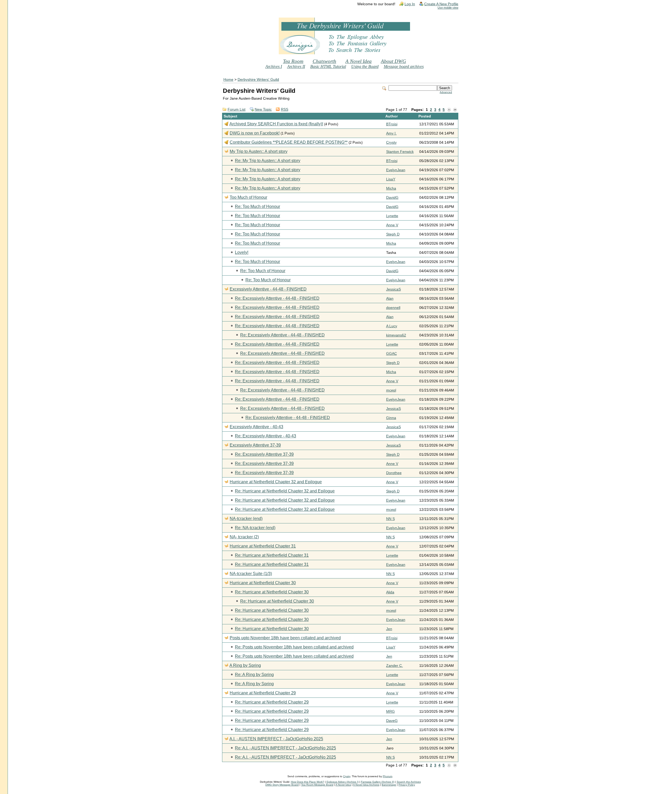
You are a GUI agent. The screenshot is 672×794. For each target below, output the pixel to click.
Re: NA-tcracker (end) (255, 527)
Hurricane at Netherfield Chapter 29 (263, 693)
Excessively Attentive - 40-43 (256, 427)
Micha (391, 188)
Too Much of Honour (248, 197)
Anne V (392, 225)
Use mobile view (448, 7)
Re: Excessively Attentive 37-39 (264, 454)
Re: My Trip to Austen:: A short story (267, 160)
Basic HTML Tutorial (328, 66)
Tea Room (293, 61)
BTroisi (391, 124)
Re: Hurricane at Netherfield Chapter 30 (272, 592)
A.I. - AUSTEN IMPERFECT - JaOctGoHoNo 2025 (276, 739)
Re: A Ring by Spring (254, 674)
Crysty (391, 142)
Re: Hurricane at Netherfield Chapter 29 (272, 702)
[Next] (449, 110)
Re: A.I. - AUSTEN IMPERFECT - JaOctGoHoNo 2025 (285, 748)
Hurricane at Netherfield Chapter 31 (263, 546)
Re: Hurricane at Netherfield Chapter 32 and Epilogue (285, 491)
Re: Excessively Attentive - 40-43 (265, 436)
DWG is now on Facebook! (255, 133)
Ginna (391, 418)
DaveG (392, 721)
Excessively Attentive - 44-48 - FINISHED (268, 289)
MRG (390, 711)
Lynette (392, 216)
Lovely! (241, 252)
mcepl (391, 390)
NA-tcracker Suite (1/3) (251, 573)
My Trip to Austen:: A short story (258, 151)
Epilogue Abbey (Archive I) (343, 781)
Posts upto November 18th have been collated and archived (285, 638)
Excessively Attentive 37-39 (255, 445)
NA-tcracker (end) (246, 518)
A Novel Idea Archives (366, 784)
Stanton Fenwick (400, 152)
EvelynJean (395, 170)
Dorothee (394, 473)
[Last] (455, 110)
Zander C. (394, 666)
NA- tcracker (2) (244, 537)
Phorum (387, 776)
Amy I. (391, 133)
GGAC (391, 354)
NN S (390, 519)
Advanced (446, 92)
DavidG (392, 198)
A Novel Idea (358, 61)
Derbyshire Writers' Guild (258, 80)
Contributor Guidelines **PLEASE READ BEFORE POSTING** (289, 142)
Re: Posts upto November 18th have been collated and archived (294, 647)
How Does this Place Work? (307, 781)
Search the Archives (409, 781)
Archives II (296, 66)
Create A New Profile (441, 4)
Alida (390, 592)
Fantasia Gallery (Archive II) (377, 781)
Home (228, 80)
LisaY (390, 179)
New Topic (263, 109)
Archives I (273, 66)
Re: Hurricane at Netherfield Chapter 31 (272, 555)
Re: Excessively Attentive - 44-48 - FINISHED (277, 298)
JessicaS (393, 289)
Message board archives (404, 66)
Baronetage (389, 784)
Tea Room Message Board (317, 784)
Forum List (236, 109)
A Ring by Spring (245, 665)
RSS (284, 109)
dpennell (393, 308)
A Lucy (391, 326)
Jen (389, 629)
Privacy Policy (406, 784)
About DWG (393, 61)
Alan (389, 299)
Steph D (393, 234)
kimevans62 (396, 335)
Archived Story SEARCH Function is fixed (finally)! (276, 124)
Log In (410, 4)
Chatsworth (324, 61)
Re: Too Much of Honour (257, 206)
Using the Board (365, 66)
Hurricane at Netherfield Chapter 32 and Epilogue (276, 482)
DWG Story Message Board (282, 784)
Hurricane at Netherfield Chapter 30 (263, 583)
